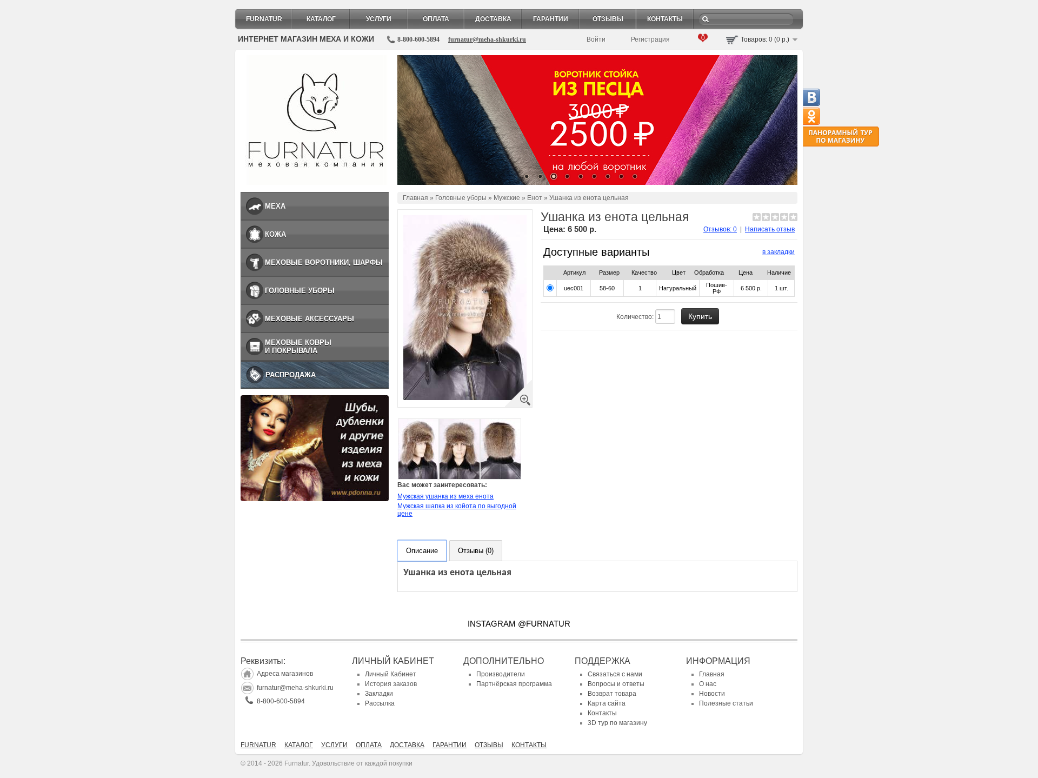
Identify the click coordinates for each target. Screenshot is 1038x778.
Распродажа (290, 375)
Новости (712, 693)
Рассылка (380, 703)
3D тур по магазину (617, 723)
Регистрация (650, 39)
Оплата (436, 19)
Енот (534, 198)
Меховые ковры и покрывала (298, 346)
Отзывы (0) (476, 551)
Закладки (379, 693)
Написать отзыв (770, 229)
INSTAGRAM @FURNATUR (519, 623)
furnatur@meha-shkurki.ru (487, 39)
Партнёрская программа (514, 684)
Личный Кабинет (390, 674)
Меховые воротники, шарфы (324, 262)
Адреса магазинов (285, 673)
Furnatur (264, 19)
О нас (707, 684)
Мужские (507, 198)
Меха (275, 206)
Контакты (665, 19)
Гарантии (550, 19)
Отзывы (608, 19)
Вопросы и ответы (616, 684)
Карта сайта (607, 703)
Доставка (493, 19)
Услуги (378, 19)
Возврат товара (612, 693)
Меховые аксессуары (309, 319)
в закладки (778, 252)
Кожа (275, 234)
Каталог (321, 19)
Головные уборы (300, 291)
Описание (422, 551)
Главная (415, 198)
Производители (500, 674)
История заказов (391, 684)
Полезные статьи (726, 703)
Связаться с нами (615, 674)
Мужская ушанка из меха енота (445, 496)
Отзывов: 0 (720, 229)
